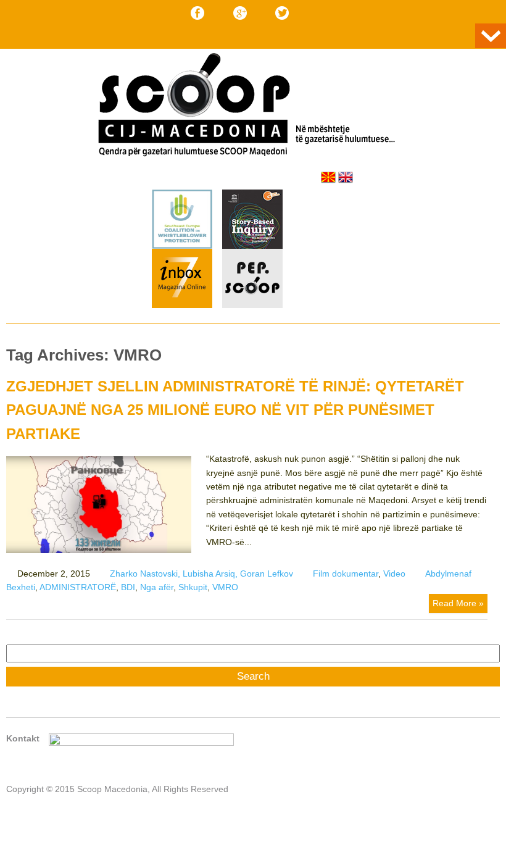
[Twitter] (282, 13)
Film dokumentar (345, 573)
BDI (128, 587)
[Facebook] (197, 13)
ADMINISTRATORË (77, 587)
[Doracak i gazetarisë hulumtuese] (252, 221)
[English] (345, 177)
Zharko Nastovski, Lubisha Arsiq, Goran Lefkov (201, 573)
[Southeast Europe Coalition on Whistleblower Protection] (182, 246)
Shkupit (192, 587)
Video (394, 573)
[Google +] (240, 13)
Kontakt (22, 738)
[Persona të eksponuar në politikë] (252, 305)
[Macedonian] (328, 177)
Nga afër (156, 587)
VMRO (225, 587)
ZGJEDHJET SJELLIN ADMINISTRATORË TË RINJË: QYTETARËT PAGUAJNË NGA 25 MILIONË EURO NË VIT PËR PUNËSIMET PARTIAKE (235, 410)
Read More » (458, 603)
